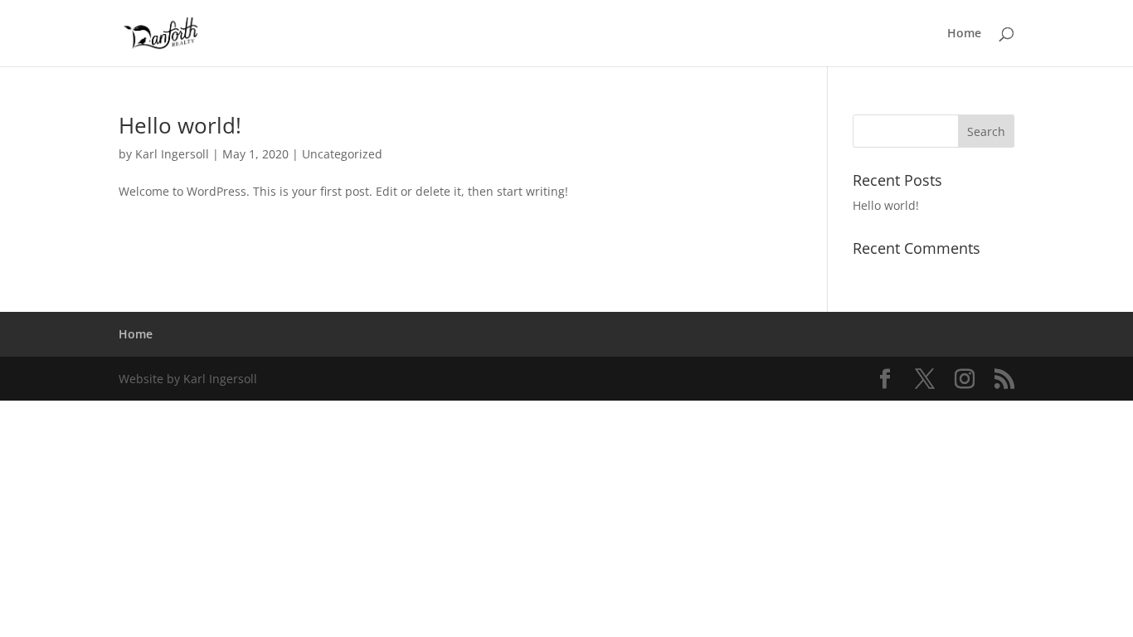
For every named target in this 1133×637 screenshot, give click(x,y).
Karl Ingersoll (172, 154)
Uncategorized (342, 154)
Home (964, 34)
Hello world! (180, 125)
